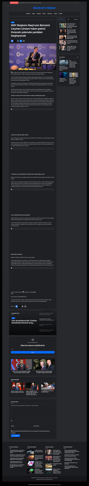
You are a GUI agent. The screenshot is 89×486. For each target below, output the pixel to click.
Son (68, 19)
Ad (12, 420)
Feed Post (56, 477)
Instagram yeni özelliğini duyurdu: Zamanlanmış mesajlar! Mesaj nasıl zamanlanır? (39, 464)
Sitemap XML (33, 477)
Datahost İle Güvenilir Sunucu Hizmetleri (21, 322)
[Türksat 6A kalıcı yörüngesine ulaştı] (30, 452)
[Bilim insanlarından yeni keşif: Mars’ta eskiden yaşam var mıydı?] (30, 457)
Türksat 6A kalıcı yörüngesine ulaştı (39, 451)
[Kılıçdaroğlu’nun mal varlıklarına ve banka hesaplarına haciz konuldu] (62, 48)
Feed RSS (46, 477)
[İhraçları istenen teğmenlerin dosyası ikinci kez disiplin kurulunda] (48, 471)
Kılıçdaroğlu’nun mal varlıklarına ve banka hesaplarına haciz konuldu (71, 48)
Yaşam (55, 13)
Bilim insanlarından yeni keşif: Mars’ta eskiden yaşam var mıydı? (39, 457)
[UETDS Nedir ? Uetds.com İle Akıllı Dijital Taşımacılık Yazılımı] (63, 62)
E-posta (13, 425)
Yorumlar (76, 19)
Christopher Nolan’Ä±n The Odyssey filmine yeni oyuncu (72, 42)
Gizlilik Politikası (39, 484)
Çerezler (44, 484)
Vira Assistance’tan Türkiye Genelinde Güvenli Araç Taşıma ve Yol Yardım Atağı (34, 2)
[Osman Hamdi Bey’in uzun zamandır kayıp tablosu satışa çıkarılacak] (73, 74)
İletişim (60, 13)
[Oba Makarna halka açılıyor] (48, 465)
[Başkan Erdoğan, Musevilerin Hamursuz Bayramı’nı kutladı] (17, 386)
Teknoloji (49, 13)
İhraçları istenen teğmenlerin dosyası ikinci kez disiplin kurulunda (57, 471)
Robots (42, 477)
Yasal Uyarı (59, 484)
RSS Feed (39, 477)
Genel (17, 19)
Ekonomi (39, 13)
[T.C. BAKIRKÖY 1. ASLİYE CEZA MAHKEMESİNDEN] (48, 386)
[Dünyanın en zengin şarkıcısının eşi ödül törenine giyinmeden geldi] (62, 31)
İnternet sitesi (36, 425)
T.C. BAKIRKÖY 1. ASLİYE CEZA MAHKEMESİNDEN (47, 391)
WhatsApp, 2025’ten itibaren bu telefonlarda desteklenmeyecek (39, 471)
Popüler (61, 19)
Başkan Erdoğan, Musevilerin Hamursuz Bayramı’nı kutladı (17, 392)
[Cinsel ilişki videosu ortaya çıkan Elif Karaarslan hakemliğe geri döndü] (62, 25)
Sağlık (44, 13)
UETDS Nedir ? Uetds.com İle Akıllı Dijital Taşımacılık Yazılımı (63, 68)
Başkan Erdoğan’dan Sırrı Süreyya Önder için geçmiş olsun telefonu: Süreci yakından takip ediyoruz (32, 393)
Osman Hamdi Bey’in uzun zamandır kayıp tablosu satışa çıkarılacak (72, 81)
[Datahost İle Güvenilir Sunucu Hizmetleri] (63, 74)
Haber (33, 13)
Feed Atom (51, 477)
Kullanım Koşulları (53, 484)
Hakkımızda (30, 484)
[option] (32, 323)
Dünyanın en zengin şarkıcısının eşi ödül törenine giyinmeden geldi (71, 31)
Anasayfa (28, 13)
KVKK (48, 484)
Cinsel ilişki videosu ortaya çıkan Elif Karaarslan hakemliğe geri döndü (72, 25)
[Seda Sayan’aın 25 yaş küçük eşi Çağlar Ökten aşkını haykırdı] (62, 37)
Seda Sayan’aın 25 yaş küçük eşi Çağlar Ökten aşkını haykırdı (72, 37)
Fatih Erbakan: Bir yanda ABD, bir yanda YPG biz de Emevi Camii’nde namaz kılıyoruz (57, 459)
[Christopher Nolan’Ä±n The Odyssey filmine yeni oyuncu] (62, 42)
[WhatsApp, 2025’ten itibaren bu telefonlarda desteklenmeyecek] (30, 471)
